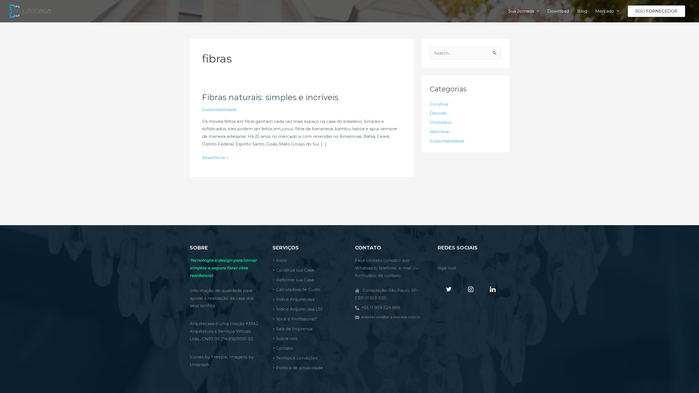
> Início (280, 260)
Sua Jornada (521, 11)
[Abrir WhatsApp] (685, 379)
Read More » (215, 158)
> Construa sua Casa (293, 270)
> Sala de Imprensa (292, 328)
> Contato (283, 348)
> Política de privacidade (298, 367)
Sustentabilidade (219, 109)
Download (558, 11)
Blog (582, 11)
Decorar (438, 113)
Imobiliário (441, 122)
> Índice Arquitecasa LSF (298, 309)
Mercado (604, 11)
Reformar (440, 131)
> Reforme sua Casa (293, 279)
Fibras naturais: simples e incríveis (270, 97)
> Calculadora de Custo (296, 289)
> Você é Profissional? (295, 318)
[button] (656, 11)
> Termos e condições (295, 358)
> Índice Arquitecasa (294, 299)
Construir (439, 104)
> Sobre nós (285, 338)
